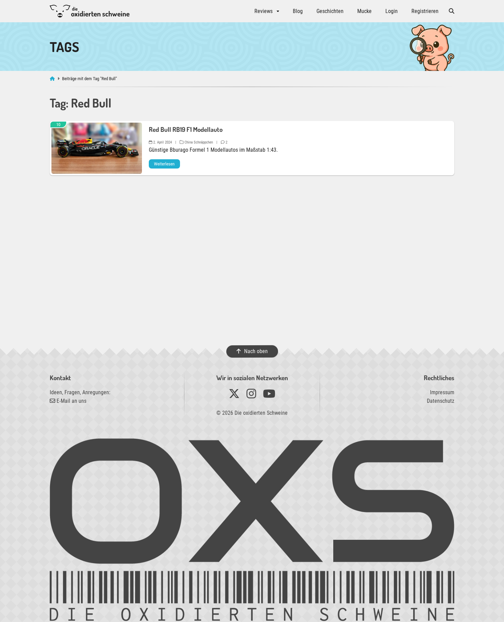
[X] (234, 396)
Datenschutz (440, 401)
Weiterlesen (164, 163)
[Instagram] (251, 396)
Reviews (263, 11)
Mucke (364, 11)
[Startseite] (53, 78)
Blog (298, 11)
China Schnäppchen (198, 142)
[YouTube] (269, 396)
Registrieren (425, 11)
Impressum (442, 392)
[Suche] (451, 11)
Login (391, 11)
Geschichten (330, 11)
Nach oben (255, 351)
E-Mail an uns (70, 401)
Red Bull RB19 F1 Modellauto (186, 129)
